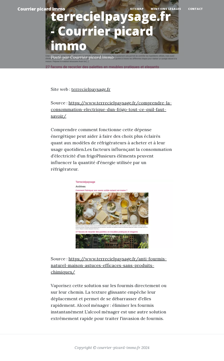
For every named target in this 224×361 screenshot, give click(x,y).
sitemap (137, 9)
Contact (195, 9)
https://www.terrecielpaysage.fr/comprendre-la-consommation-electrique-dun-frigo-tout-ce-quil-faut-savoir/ (111, 109)
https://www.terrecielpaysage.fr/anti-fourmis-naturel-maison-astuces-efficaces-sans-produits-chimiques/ (109, 265)
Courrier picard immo (41, 9)
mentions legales (166, 9)
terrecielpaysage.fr (90, 89)
